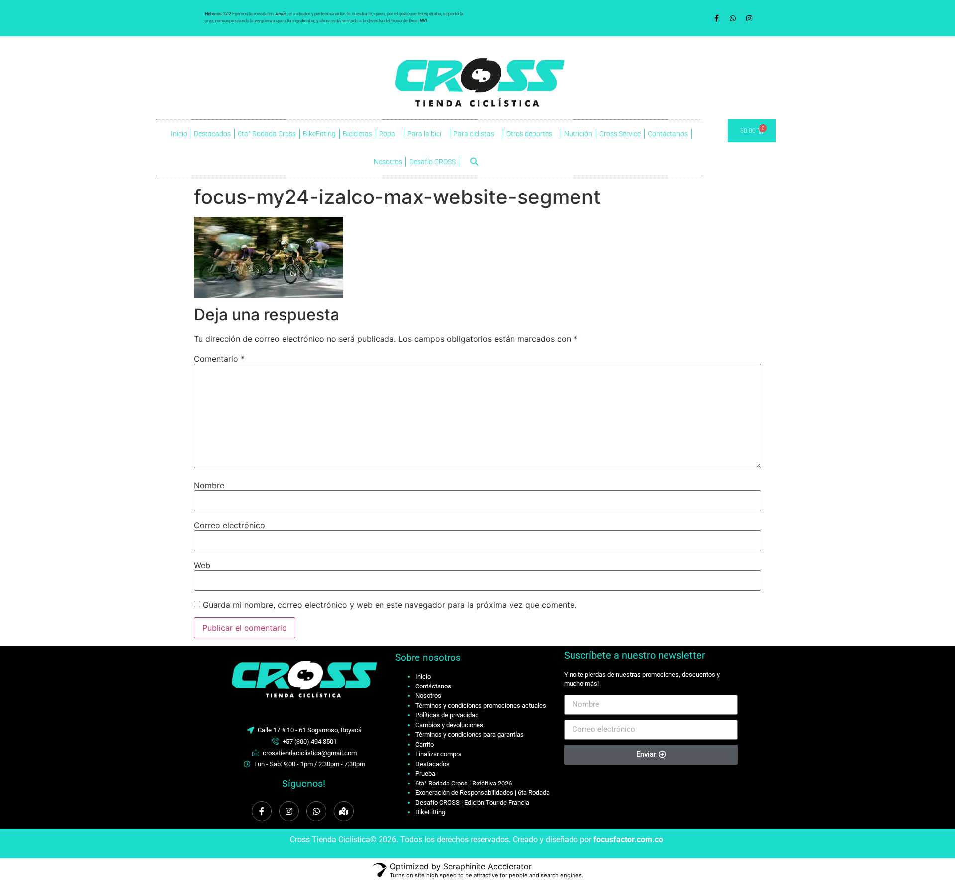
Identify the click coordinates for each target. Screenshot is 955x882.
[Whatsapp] (733, 18)
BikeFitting (319, 134)
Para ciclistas (473, 134)
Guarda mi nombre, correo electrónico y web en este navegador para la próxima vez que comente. (389, 605)
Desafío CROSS (432, 162)
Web (202, 565)
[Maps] (344, 811)
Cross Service (620, 134)
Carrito (424, 744)
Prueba (425, 773)
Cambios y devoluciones (449, 725)
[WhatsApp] (316, 811)
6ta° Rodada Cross (267, 134)
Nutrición (578, 134)
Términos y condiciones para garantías (469, 734)
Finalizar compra (438, 754)
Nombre (209, 485)
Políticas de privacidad (446, 715)
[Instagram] (749, 18)
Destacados (212, 134)
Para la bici (424, 134)
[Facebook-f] (716, 18)
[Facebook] (262, 811)
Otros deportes (529, 134)
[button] (474, 162)
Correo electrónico (229, 525)
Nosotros (388, 162)
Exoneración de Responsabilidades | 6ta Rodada (482, 792)
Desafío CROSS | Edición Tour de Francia (472, 802)
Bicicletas (357, 134)
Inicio (179, 134)
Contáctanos (668, 134)
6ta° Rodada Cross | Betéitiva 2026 (463, 783)
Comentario (219, 359)
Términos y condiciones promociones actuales (480, 705)
